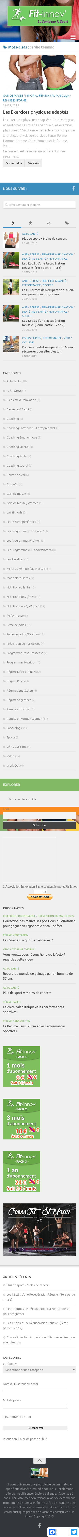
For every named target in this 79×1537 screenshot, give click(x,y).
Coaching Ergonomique (22, 437)
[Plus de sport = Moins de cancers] (11, 240)
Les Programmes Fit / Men (24, 540)
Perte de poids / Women (23, 634)
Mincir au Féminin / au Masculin (47, 95)
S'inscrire (34, 163)
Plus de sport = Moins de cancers (44, 238)
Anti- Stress (31, 254)
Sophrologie (15, 728)
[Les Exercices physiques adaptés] (39, 72)
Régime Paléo (16, 681)
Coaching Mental (18, 446)
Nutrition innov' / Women (23, 606)
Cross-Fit (12, 484)
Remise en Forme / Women (24, 718)
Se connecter (14, 163)
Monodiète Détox (18, 578)
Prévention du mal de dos (23, 643)
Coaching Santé (17, 456)
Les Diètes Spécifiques (21, 521)
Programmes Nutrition (21, 662)
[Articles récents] (12, 223)
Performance (58, 258)
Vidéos (11, 756)
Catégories (10, 1363)
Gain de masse (13, 95)
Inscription (10, 1438)
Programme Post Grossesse (25, 653)
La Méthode (14, 512)
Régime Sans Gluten (20, 690)
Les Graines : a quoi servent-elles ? (28, 940)
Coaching (13, 418)
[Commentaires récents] (49, 223)
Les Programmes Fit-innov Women (29, 550)
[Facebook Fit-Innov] (73, 188)
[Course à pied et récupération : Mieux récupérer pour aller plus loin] (11, 344)
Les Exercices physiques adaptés (35, 112)
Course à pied (31, 338)
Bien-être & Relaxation (57, 254)
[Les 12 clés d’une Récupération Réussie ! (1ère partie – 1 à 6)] (11, 260)
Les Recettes (15, 559)
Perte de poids (16, 625)
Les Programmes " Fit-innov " (25, 531)
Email (6, 809)
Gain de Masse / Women (22, 503)
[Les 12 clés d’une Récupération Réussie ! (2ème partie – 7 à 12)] (11, 313)
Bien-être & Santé (34, 258)
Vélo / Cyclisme (17, 746)
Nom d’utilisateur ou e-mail (21, 1384)
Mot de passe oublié (33, 1438)
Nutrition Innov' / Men (21, 596)
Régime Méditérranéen (22, 671)
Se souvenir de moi (18, 1416)
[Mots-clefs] (67, 223)
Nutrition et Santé (18, 587)
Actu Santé (30, 233)
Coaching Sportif (17, 465)
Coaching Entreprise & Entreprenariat (31, 428)
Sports (48, 285)
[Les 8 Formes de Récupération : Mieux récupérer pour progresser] (11, 287)
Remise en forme (15, 100)
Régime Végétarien (19, 700)
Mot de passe (12, 1400)
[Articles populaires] (30, 223)
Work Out (13, 765)
